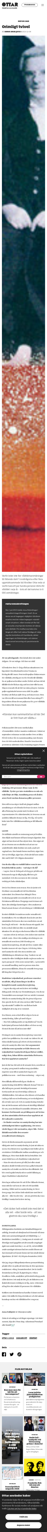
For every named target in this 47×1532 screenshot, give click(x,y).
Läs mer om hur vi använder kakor (22, 1509)
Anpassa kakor (23, 1525)
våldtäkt (33, 1338)
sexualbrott (21, 1338)
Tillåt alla (23, 1517)
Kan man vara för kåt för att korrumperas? (12, 1392)
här (12, 1325)
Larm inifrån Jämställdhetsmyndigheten (35, 1395)
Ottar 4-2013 (8, 1338)
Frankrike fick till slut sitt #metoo (34, 1485)
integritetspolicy (23, 770)
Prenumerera (29, 5)
